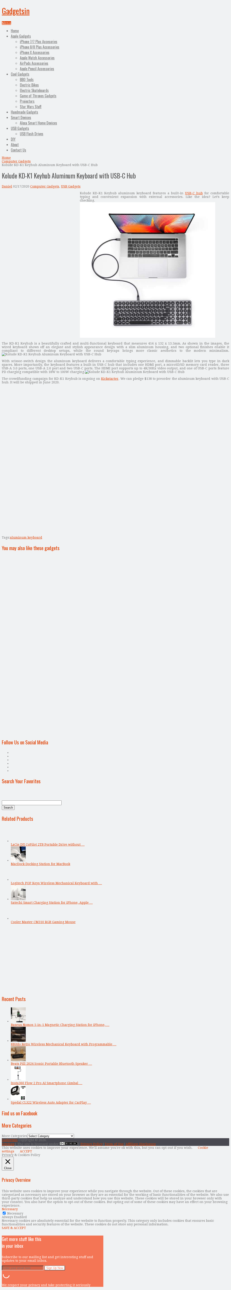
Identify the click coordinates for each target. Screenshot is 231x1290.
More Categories (14, 1136)
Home (15, 30)
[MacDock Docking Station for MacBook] (18, 860)
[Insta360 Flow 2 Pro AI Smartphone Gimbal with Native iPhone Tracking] (18, 1079)
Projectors (27, 101)
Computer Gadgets (16, 161)
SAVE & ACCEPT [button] (14, 1228)
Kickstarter (109, 378)
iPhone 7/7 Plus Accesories (38, 41)
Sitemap (8, 1144)
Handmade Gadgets (24, 112)
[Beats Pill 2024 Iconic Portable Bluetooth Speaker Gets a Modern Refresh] (18, 1060)
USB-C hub (194, 193)
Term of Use (114, 1144)
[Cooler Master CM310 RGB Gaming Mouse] (18, 918)
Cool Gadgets (20, 74)
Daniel (7, 186)
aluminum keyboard (26, 537)
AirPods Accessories (34, 63)
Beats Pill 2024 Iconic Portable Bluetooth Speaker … (51, 1063)
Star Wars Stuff (31, 106)
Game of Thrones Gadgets (38, 96)
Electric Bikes (29, 85)
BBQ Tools (27, 79)
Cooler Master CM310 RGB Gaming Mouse (43, 922)
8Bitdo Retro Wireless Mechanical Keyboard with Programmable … (63, 1044)
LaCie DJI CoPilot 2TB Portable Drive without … (48, 844)
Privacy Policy (92, 1144)
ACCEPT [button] (26, 1151)
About (15, 144)
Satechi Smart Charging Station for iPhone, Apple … (52, 902)
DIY (13, 139)
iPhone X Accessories (34, 52)
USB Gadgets (20, 128)
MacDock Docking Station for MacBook (40, 864)
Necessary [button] (10, 1209)
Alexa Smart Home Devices (38, 123)
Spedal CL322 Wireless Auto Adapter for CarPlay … (51, 1102)
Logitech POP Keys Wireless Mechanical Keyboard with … (56, 883)
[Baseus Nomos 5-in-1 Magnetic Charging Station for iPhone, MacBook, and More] (18, 1021)
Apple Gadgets (21, 36)
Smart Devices (21, 117)
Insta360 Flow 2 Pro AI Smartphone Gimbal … (46, 1083)
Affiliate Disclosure (141, 1144)
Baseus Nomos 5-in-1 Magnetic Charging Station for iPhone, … (60, 1025)
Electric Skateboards (34, 90)
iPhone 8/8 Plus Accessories (39, 47)
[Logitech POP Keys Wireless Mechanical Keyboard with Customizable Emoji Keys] (18, 879)
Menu (6, 23)
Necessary (15, 1213)
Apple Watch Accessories (37, 58)
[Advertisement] (40, 223)
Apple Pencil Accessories (37, 68)
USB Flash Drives (31, 133)
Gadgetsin (16, 10)
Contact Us (18, 150)
